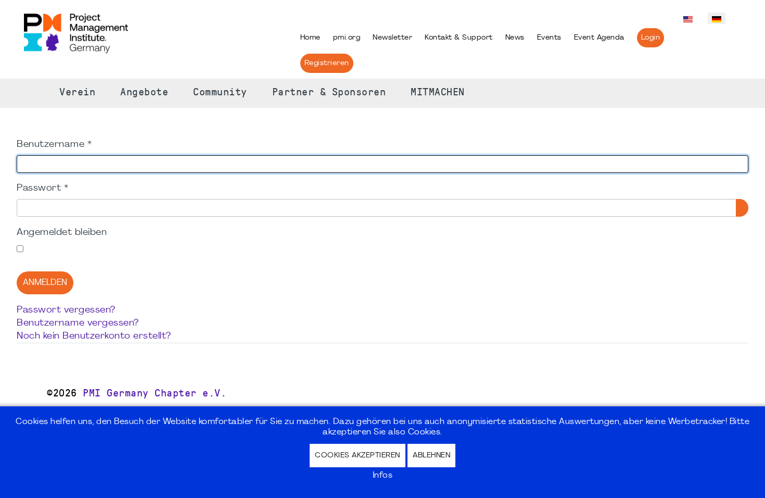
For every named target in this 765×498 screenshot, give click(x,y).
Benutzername (54, 144)
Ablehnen (431, 455)
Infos (383, 475)
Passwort (42, 188)
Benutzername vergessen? (78, 323)
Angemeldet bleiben (62, 232)
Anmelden (45, 283)
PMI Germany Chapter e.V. (154, 393)
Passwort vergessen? (66, 310)
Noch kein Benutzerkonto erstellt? (94, 336)
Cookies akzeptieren (357, 455)
